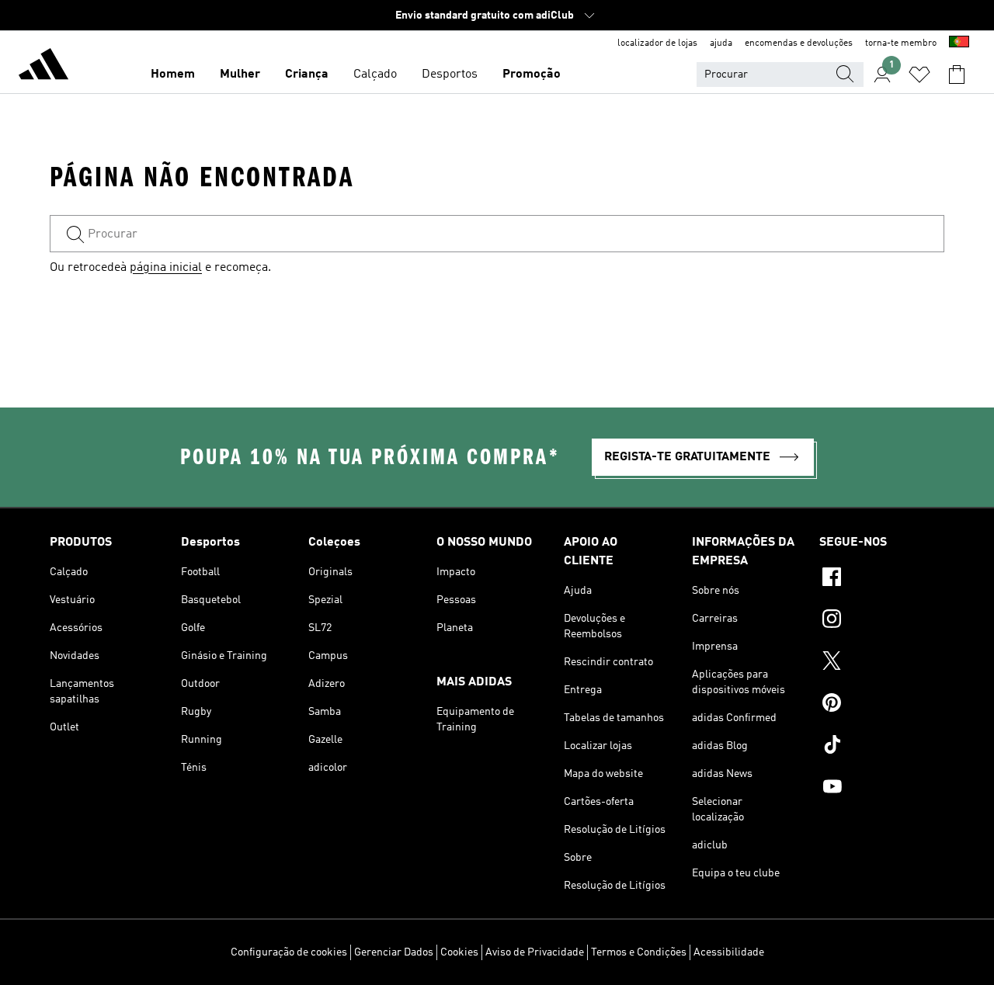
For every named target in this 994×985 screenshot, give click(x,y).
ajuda (721, 43)
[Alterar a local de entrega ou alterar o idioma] (959, 43)
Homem (173, 74)
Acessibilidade (728, 952)
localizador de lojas (657, 43)
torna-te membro (901, 43)
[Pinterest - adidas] (881, 705)
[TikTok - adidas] (881, 747)
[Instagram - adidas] (881, 621)
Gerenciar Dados (393, 952)
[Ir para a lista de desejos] (919, 74)
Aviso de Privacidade (534, 952)
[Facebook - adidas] (881, 579)
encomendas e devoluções (799, 43)
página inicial (166, 268)
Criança (306, 74)
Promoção (531, 74)
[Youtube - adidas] (881, 789)
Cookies (459, 952)
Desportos (450, 74)
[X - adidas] (881, 663)
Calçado (375, 74)
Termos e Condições (638, 952)
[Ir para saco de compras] (956, 74)
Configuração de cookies (289, 952)
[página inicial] (43, 66)
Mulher (240, 74)
